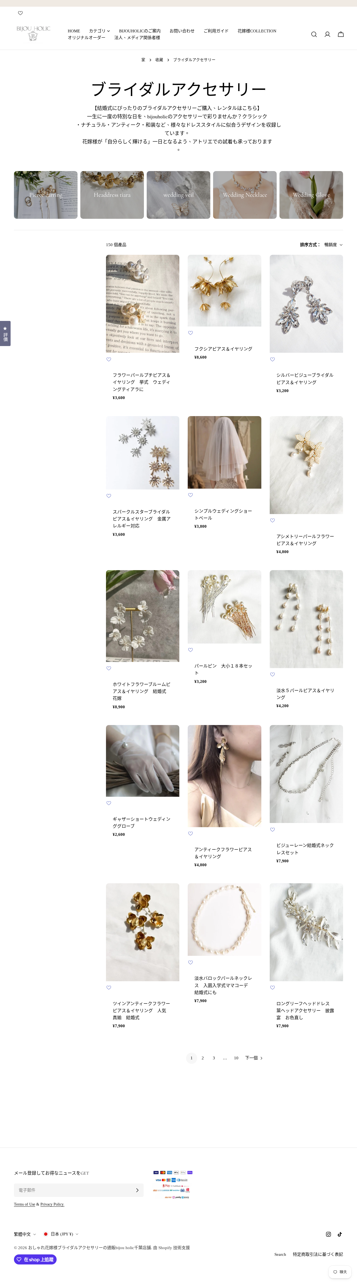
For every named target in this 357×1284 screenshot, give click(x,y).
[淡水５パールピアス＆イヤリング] (306, 619)
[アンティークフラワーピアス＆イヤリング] (224, 776)
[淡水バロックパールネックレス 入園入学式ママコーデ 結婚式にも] (224, 919)
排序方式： (310, 245)
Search (280, 1254)
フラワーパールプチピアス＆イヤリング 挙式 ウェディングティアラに (142, 382)
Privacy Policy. (52, 1204)
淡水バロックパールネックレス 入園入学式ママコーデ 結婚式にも (223, 985)
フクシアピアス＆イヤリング (223, 349)
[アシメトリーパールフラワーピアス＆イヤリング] (306, 465)
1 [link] (191, 1058)
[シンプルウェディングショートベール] (224, 452)
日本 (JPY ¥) (62, 1234)
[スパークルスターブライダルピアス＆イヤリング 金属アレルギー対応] (142, 452)
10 (236, 1058)
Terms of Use (24, 1204)
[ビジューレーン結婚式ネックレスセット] (306, 774)
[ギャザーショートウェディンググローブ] (142, 760)
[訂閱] (137, 1190)
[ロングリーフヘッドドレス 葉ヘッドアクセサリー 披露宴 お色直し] (306, 932)
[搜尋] (314, 34)
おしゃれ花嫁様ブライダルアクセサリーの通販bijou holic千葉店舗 (89, 1247)
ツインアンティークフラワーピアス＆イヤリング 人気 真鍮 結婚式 (142, 1010)
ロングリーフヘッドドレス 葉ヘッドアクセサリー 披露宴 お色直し (305, 1010)
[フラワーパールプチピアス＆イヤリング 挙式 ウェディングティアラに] (142, 304)
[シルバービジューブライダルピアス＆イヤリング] (306, 304)
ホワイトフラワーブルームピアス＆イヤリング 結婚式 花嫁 (142, 691)
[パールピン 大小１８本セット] (224, 607)
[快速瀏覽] (171, 267)
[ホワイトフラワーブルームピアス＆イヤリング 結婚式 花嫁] (142, 616)
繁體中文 (22, 1234)
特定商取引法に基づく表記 (318, 1254)
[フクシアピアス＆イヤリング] (224, 291)
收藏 (159, 60)
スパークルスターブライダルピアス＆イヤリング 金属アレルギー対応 (142, 519)
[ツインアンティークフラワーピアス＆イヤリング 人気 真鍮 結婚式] (142, 932)
